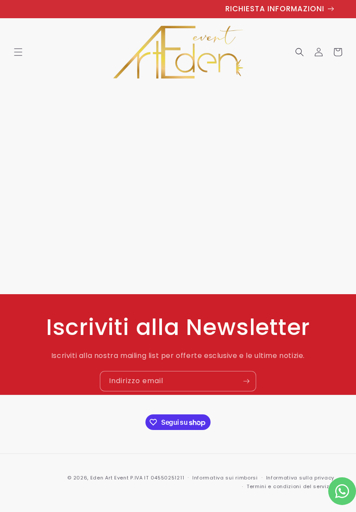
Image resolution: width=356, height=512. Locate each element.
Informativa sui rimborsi (225, 477)
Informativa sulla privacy (300, 477)
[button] (18, 52)
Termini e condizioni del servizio (290, 486)
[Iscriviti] (246, 381)
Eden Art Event (109, 477)
